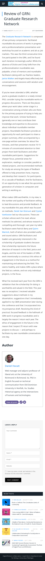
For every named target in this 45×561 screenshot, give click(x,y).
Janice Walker (8, 78)
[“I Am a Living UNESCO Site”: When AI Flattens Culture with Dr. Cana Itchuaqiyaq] (6, 512)
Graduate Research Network (18, 36)
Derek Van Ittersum (22, 211)
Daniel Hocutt (8, 30)
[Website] (21, 402)
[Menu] (3, 3)
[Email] (24, 402)
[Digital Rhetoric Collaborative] (23, 3)
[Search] (42, 3)
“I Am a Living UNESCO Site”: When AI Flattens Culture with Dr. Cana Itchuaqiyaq (26, 513)
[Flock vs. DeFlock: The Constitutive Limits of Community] (6, 502)
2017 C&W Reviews (37, 30)
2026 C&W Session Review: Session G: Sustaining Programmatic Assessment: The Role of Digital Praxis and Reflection (27, 545)
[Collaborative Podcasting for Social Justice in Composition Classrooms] (6, 531)
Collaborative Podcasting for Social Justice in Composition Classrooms (26, 534)
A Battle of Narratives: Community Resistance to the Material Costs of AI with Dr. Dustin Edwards (27, 523)
